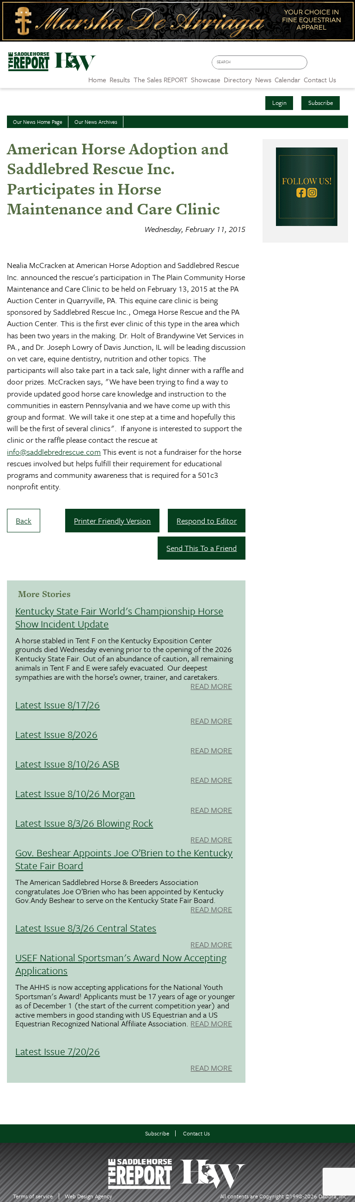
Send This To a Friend (201, 548)
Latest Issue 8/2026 (56, 734)
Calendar (287, 79)
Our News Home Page (37, 122)
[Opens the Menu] (345, 76)
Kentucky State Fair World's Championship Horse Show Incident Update (119, 617)
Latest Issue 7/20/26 (57, 1051)
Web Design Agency (88, 1196)
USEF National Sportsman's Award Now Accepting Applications (120, 963)
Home (97, 79)
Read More (211, 687)
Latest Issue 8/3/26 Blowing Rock (84, 823)
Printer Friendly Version (112, 520)
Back (23, 520)
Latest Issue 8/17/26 (57, 704)
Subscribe (320, 102)
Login (279, 102)
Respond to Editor (207, 520)
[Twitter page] (330, 65)
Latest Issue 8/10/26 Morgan (75, 793)
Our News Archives (95, 122)
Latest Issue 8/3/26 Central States (85, 928)
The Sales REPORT (161, 79)
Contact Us (196, 1133)
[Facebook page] (316, 65)
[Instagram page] (343, 65)
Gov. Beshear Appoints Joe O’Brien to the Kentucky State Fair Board (124, 859)
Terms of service (33, 1196)
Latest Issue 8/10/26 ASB (67, 764)
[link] (97, 77)
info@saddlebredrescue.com (54, 452)
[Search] (302, 62)
